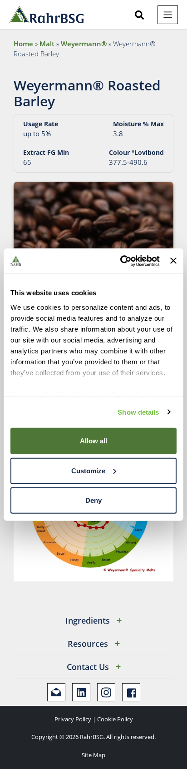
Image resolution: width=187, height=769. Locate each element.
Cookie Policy (115, 719)
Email (56, 692)
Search (139, 15)
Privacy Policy (72, 719)
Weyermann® (84, 43)
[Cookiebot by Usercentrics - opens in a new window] (121, 261)
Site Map (93, 755)
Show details (138, 412)
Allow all (93, 441)
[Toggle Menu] (167, 14)
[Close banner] (173, 261)
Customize (88, 470)
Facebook (131, 692)
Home (23, 43)
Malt (46, 43)
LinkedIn (81, 692)
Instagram (106, 692)
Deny (93, 500)
